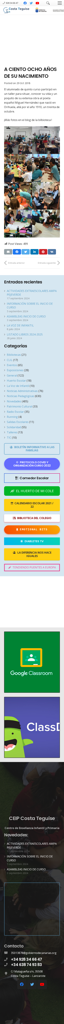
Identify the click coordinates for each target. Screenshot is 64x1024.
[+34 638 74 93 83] (7, 965)
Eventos (12, 365)
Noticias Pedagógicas (20, 396)
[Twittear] (26, 252)
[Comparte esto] (17, 252)
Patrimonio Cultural (19, 406)
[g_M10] (46, 168)
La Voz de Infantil (18, 386)
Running (12, 417)
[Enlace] (16, 10)
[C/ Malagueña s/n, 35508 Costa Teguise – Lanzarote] (7, 973)
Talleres (12, 432)
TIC (9, 437)
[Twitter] (31, 3)
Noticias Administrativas (22, 391)
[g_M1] (18, 140)
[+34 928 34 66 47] (7, 959)
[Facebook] (25, 3)
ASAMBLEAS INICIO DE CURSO (26, 316)
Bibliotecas (14, 355)
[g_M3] (18, 168)
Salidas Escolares (18, 422)
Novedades (14, 401)
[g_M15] (18, 196)
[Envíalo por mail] (8, 252)
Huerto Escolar (16, 380)
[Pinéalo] (43, 252)
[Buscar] (48, 3)
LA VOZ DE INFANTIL (20, 325)
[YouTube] (37, 3)
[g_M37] (46, 223)
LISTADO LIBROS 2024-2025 (25, 334)
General (12, 375)
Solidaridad (14, 427)
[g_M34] (18, 223)
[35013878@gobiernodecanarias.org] (7, 953)
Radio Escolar (15, 412)
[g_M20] (46, 196)
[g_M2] (46, 140)
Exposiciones (15, 370)
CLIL (9, 360)
